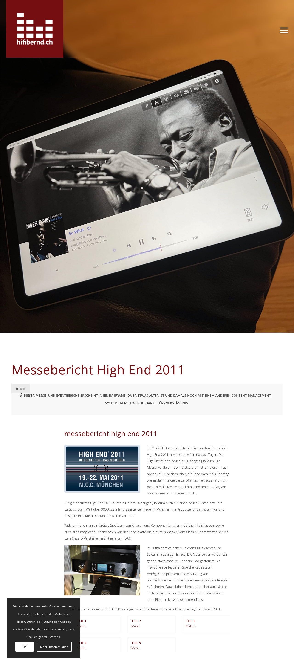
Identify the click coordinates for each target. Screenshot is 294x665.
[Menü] (282, 29)
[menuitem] (282, 29)
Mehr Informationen (54, 647)
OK (25, 647)
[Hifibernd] (34, 29)
